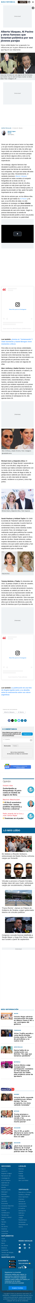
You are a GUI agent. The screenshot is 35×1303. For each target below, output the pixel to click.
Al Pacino (23, 199)
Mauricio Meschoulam (11, 799)
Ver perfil (11, 134)
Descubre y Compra (25, 1192)
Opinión (7, 781)
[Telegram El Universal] (19, 1245)
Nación (3, 1169)
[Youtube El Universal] (20, 1248)
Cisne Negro (5, 1254)
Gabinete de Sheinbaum (5, 1184)
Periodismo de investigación (6, 1177)
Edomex (21, 1169)
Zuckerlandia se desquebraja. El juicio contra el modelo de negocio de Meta (12, 791)
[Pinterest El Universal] (29, 1248)
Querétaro (22, 1178)
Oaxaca (21, 1171)
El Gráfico (22, 1208)
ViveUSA (21, 1215)
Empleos (21, 1199)
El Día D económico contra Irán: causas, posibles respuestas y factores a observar (12, 805)
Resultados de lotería (23, 1226)
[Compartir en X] (12, 720)
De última (4, 1226)
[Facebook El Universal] (24, 1245)
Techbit (3, 1222)
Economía (4, 1203)
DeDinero (21, 1213)
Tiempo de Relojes (7, 1252)
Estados (4, 1194)
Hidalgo (21, 1175)
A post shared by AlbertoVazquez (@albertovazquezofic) (19, 328)
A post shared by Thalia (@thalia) (17, 677)
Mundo (3, 1187)
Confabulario (5, 1212)
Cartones (4, 1201)
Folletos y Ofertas (24, 1194)
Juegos (21, 1217)
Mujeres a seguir (6, 1173)
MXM (2, 1219)
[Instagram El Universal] (25, 1248)
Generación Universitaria (23, 1205)
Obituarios (22, 1201)
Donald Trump (5, 1189)
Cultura (3, 1210)
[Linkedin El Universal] (19, 1252)
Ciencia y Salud (6, 1217)
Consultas (4, 1233)
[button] (22, 2)
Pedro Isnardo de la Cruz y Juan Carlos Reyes (13, 814)
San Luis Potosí (23, 1180)
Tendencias (5, 1215)
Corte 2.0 (4, 1171)
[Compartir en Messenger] (19, 720)
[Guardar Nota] (25, 720)
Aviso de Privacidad (18, 1282)
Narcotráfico (5, 1196)
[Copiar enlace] (22, 720)
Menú (3, 1224)
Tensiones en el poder (14, 818)
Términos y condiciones (14, 1290)
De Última (4, 1245)
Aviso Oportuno (23, 1197)
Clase (3, 1238)
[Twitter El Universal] (29, 1245)
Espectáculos (6, 128)
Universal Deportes (7, 1205)
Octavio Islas (8, 785)
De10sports (22, 1210)
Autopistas (4, 1231)
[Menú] (33, 2)
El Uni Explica (5, 1180)
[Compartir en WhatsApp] (15, 720)
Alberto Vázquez (21, 176)
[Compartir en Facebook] (9, 720)
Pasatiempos (23, 1220)
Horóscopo (22, 1222)
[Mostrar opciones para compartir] (33, 8)
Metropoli (4, 1192)
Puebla (21, 1173)
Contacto (25, 1290)
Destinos (4, 1229)
